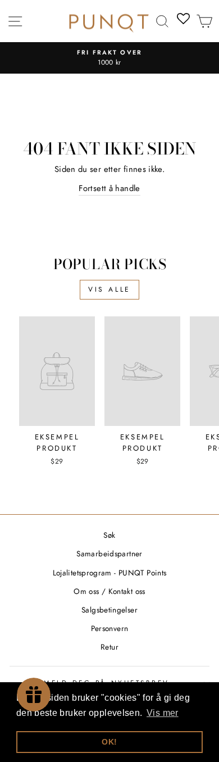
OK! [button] (109, 741)
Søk (109, 535)
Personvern (110, 628)
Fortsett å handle (109, 188)
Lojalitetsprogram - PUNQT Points (110, 572)
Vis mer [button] (163, 713)
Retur (109, 646)
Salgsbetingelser (109, 609)
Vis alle (109, 289)
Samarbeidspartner (109, 553)
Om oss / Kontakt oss (109, 591)
